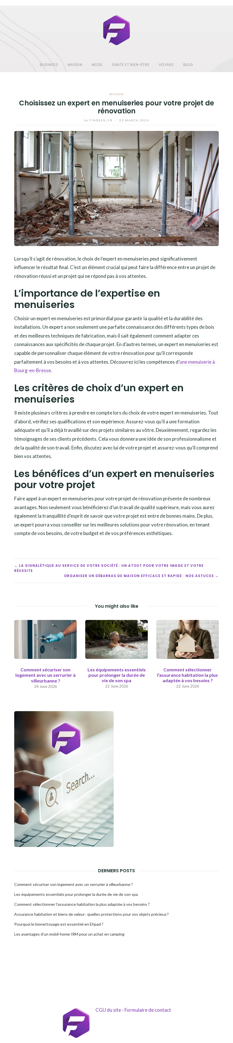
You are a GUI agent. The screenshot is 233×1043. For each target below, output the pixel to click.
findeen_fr (99, 120)
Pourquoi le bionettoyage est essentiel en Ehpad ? (58, 924)
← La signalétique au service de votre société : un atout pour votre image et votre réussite (109, 568)
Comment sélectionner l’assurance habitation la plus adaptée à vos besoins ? (187, 675)
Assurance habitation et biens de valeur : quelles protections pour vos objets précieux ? (91, 914)
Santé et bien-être (130, 64)
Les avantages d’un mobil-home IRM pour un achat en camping (69, 934)
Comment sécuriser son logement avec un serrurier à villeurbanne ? (45, 675)
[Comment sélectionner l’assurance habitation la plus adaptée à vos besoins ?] (187, 638)
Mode (97, 64)
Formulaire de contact (147, 1010)
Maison (75, 64)
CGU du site (108, 1010)
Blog (188, 64)
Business (49, 64)
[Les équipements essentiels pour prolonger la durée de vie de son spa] (116, 638)
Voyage (166, 64)
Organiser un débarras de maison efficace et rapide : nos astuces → (141, 575)
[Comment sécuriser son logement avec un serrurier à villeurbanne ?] (45, 639)
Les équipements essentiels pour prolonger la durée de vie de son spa (117, 675)
